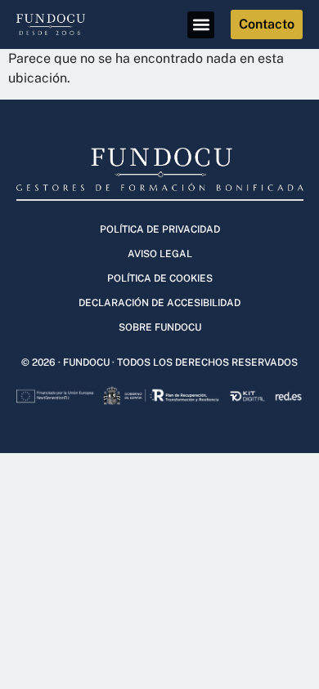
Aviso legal (160, 254)
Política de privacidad (160, 229)
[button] (200, 24)
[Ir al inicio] (59, 24)
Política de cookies (160, 278)
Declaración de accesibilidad (159, 303)
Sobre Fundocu (160, 327)
